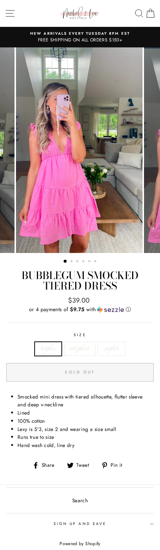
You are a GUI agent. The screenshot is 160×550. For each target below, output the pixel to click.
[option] (80, 37)
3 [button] (78, 262)
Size (80, 335)
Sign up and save (80, 523)
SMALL (48, 348)
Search (80, 500)
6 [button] (96, 262)
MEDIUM (79, 348)
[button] (80, 309)
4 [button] (84, 262)
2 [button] (72, 262)
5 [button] (90, 262)
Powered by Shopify (80, 543)
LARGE (111, 348)
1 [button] (65, 261)
